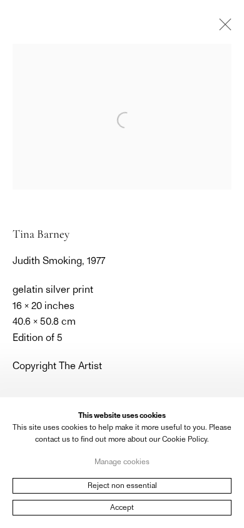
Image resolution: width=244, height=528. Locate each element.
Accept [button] (122, 507)
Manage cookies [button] (122, 461)
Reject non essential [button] (122, 485)
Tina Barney (41, 233)
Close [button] (222, 28)
